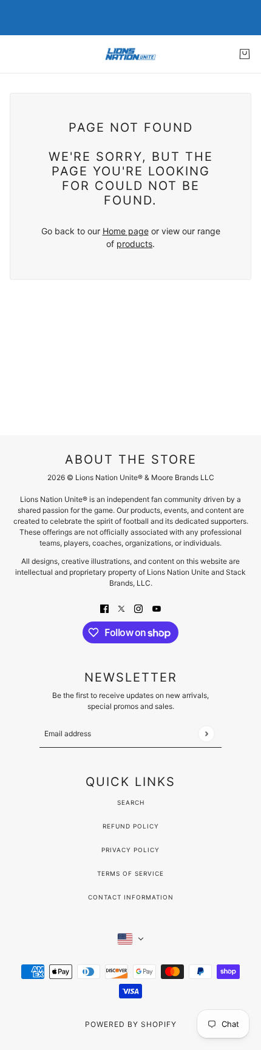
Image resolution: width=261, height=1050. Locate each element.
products (134, 244)
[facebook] (104, 608)
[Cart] (244, 54)
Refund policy (131, 826)
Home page (126, 231)
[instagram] (138, 608)
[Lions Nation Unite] (130, 54)
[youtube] (156, 608)
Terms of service (130, 873)
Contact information (131, 897)
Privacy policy (130, 849)
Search (130, 802)
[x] (121, 608)
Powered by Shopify (131, 1024)
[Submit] (206, 733)
